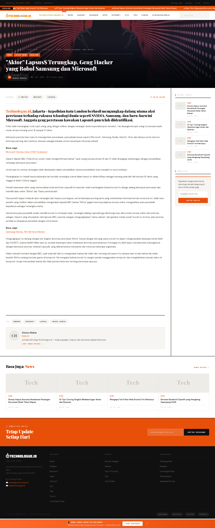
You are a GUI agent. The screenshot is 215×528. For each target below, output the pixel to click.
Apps (105, 15)
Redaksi (188, 3)
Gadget (81, 15)
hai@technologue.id (16, 485)
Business (94, 15)
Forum (145, 15)
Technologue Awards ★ (51, 15)
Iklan (197, 3)
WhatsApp (37, 97)
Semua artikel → (201, 367)
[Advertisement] (85, 288)
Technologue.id (18, 111)
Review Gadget (112, 461)
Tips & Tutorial (111, 471)
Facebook (51, 97)
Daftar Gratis (193, 200)
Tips (135, 15)
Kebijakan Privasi (167, 481)
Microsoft (30, 321)
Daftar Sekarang (196, 432)
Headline (47, 50)
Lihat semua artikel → (32, 344)
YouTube (190, 514)
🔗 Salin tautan (157, 97)
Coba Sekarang (132, 523)
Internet (116, 15)
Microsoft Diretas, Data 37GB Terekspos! (26, 152)
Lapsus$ (43, 321)
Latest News (32, 50)
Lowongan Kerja (161, 15)
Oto (127, 15)
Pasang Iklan (165, 476)
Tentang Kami (177, 3)
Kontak (206, 3)
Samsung (16, 321)
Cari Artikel (110, 481)
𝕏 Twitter (23, 97)
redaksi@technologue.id (18, 482)
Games (108, 466)
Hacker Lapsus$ (59, 321)
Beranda (9, 50)
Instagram (162, 514)
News (70, 15)
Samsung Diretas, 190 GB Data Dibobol (25, 231)
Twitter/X (177, 514)
